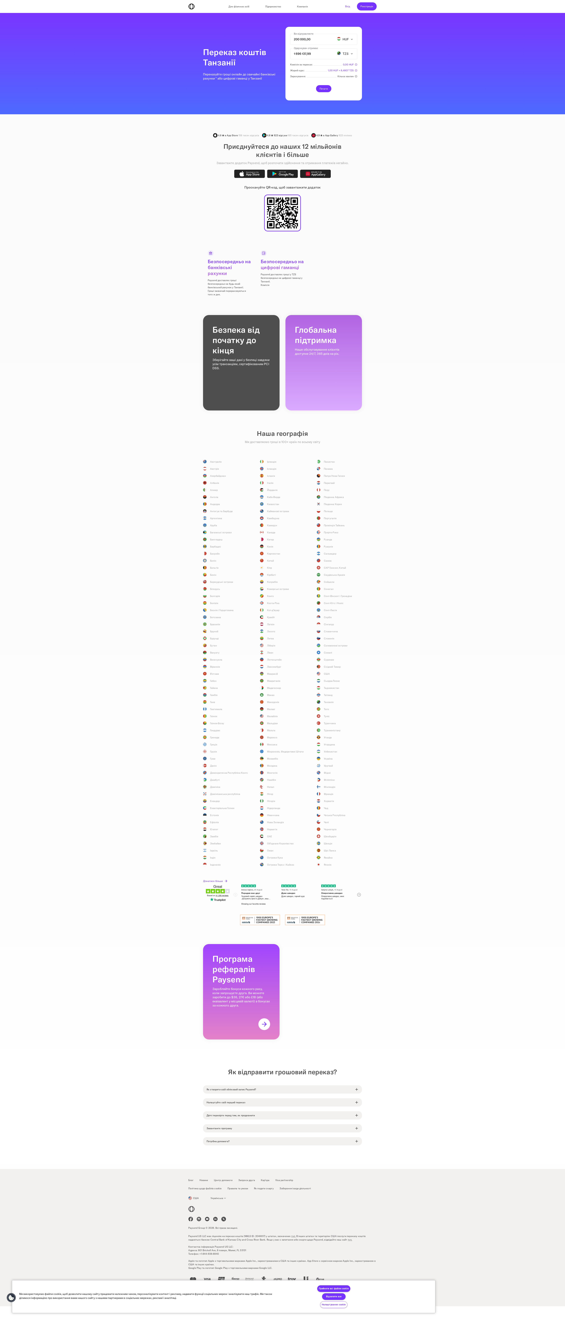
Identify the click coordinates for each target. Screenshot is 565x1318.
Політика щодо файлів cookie (205, 1188)
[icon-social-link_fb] (190, 1219)
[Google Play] (282, 174)
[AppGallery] (315, 174)
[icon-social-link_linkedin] (215, 1219)
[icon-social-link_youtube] (207, 1219)
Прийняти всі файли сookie (334, 1288)
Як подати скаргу (264, 1188)
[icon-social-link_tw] (223, 1219)
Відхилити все (334, 1296)
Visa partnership (284, 1180)
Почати (324, 88)
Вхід (347, 6)
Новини (204, 1180)
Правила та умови (237, 1188)
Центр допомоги (223, 1180)
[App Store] (249, 174)
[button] (11, 1297)
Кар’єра (265, 1180)
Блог (191, 1180)
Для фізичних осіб (239, 6)
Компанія (302, 6)
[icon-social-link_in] (199, 1219)
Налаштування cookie (334, 1304)
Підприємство (273, 6)
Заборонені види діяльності (295, 1188)
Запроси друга (246, 1180)
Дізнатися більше (213, 881)
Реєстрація (366, 6)
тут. (293, 1236)
